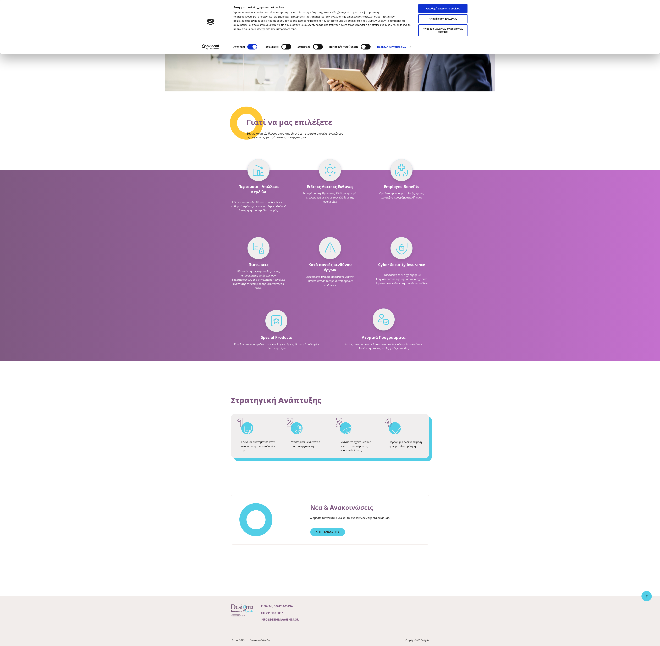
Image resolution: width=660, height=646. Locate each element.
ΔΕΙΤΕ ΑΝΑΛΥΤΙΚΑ (327, 532)
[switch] (286, 46)
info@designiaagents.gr (280, 619)
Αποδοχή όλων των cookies (443, 8)
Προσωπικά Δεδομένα (260, 640)
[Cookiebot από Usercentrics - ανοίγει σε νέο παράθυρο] (211, 46)
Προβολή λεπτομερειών (391, 46)
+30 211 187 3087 (272, 613)
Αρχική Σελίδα (238, 640)
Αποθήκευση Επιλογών (443, 18)
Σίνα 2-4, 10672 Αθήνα (277, 606)
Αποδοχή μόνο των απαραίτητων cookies (443, 30)
